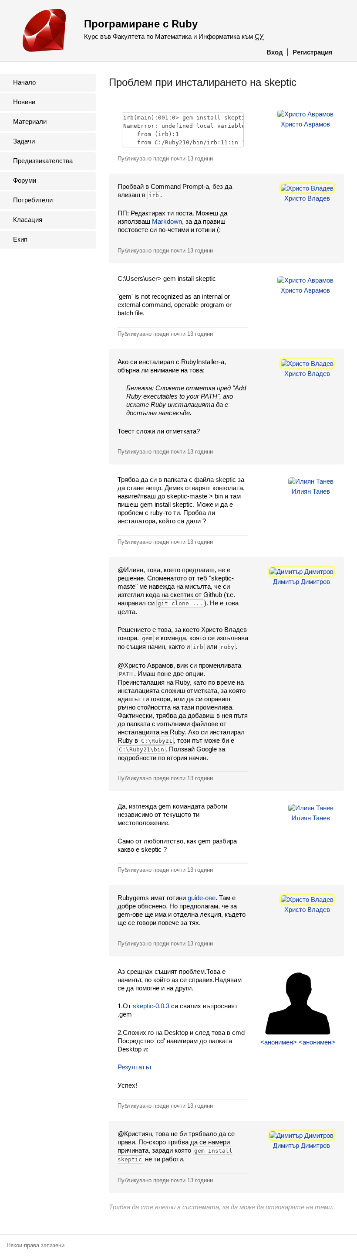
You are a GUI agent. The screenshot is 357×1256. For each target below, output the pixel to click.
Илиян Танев (311, 491)
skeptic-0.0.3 (151, 1006)
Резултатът (135, 1067)
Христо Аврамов (305, 124)
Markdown (167, 221)
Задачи (24, 141)
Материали (30, 121)
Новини (24, 102)
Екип (20, 239)
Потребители (33, 200)
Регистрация (313, 52)
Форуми (24, 180)
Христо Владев (307, 198)
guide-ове (202, 897)
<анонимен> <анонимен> (297, 1042)
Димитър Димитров (301, 581)
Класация (27, 219)
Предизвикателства (43, 160)
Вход (274, 52)
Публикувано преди (165, 158)
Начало (24, 82)
